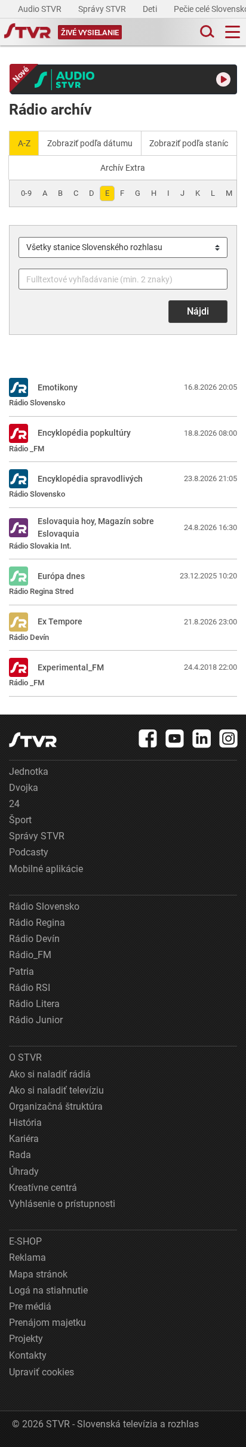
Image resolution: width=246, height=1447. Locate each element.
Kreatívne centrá (43, 1187)
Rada (20, 1154)
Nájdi (198, 311)
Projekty (26, 1338)
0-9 (26, 193)
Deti (151, 9)
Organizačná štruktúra (56, 1106)
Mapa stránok (38, 1274)
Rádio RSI (29, 987)
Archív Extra (122, 168)
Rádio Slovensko (44, 906)
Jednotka (28, 771)
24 (14, 803)
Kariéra (24, 1138)
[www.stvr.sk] (33, 740)
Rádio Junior (36, 1020)
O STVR (25, 1057)
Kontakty (28, 1355)
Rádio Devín (34, 938)
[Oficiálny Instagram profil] (229, 738)
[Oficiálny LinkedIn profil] (202, 738)
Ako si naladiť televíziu (56, 1090)
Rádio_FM (30, 954)
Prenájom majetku (47, 1322)
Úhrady (24, 1171)
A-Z (24, 143)
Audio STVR (40, 9)
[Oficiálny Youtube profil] (175, 738)
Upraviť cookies (41, 1372)
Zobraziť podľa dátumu (90, 143)
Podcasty (28, 852)
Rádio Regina (37, 922)
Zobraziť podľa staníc (188, 143)
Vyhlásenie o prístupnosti (62, 1203)
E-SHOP (25, 1241)
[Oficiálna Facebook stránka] (148, 738)
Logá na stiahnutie (48, 1290)
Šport (20, 820)
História (25, 1122)
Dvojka (23, 787)
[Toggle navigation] (232, 32)
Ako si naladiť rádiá (50, 1074)
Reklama (27, 1257)
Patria (21, 971)
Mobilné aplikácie (46, 869)
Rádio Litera (34, 1003)
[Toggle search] (206, 32)
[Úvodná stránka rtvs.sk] (27, 32)
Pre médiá (30, 1306)
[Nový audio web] (123, 79)
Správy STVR (103, 9)
